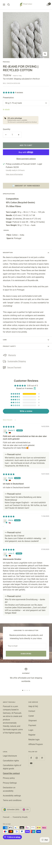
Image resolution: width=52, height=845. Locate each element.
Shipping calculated (22, 79)
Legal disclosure (10, 756)
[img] (9, 427)
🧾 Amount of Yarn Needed (26, 186)
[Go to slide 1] (22, 690)
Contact (31, 711)
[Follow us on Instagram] (36, 758)
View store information (14, 174)
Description (8, 252)
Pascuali (6, 62)
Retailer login (34, 739)
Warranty (12, 355)
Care (5, 340)
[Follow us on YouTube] (31, 763)
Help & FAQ (33, 706)
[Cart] (48, 4)
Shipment (32, 720)
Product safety (9, 346)
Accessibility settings (12, 795)
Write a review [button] (26, 411)
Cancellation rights (11, 760)
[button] (9, 92)
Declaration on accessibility (9, 789)
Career (31, 716)
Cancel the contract (11, 773)
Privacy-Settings (10, 783)
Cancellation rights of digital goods (12, 767)
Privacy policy (9, 778)
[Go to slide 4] (29, 690)
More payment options (26, 159)
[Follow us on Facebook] (31, 758)
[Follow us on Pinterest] (42, 758)
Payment (32, 725)
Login (30, 730)
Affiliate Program (35, 744)
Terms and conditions (12, 800)
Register (31, 735)
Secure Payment (14, 367)
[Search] (8, 4)
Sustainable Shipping (16, 361)
